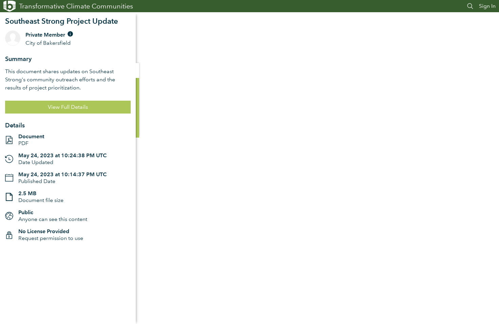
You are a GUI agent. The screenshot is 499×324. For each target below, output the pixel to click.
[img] (70, 34)
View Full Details (68, 107)
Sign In (487, 6)
